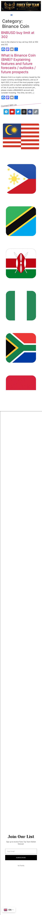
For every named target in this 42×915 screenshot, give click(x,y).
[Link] (36, 111)
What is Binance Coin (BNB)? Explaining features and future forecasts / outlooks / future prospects (18, 63)
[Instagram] (24, 111)
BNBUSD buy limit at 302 (17, 35)
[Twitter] (18, 111)
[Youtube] (12, 111)
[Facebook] (30, 111)
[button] (11, 15)
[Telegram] (6, 111)
